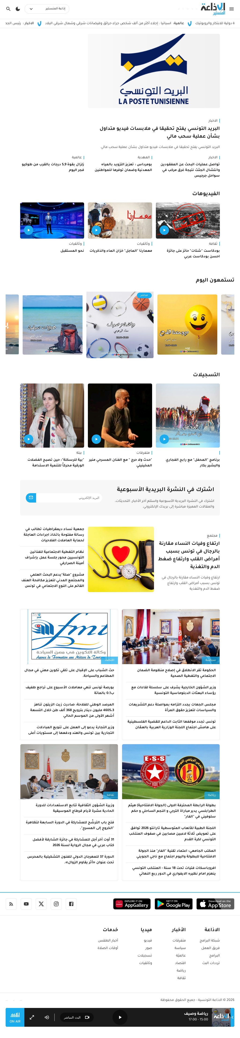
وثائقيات (143, 244)
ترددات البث (211, 963)
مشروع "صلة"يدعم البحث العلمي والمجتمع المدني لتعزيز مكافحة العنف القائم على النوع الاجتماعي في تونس (52, 580)
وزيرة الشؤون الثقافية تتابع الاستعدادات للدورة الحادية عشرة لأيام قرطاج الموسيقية (75, 808)
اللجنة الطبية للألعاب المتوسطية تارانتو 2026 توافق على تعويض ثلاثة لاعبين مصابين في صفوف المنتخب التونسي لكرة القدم (172, 834)
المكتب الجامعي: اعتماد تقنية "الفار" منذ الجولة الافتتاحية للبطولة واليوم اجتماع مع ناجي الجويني (176, 854)
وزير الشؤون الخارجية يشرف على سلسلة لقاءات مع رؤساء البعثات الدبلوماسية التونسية (173, 690)
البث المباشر (72, 1017)
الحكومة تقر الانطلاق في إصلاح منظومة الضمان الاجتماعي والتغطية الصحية (176, 673)
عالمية (77, 158)
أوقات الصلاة (108, 948)
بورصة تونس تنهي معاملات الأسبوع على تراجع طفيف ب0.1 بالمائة (70, 690)
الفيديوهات (206, 194)
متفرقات (143, 453)
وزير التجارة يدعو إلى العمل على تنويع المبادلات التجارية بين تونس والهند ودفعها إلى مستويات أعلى (71, 730)
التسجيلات (206, 375)
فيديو (148, 941)
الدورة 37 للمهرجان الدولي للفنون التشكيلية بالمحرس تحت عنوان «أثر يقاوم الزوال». (70, 860)
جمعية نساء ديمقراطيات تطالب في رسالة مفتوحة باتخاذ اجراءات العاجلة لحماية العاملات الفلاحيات (54, 535)
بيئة (79, 453)
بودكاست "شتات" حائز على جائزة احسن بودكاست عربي (193, 254)
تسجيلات (145, 956)
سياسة (211, 660)
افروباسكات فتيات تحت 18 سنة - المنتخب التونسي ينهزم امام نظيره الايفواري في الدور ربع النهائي (174, 871)
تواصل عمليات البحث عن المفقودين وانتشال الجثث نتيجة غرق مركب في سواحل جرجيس (190, 170)
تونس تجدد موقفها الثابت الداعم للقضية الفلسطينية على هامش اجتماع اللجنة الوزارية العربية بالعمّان (172, 725)
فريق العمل (210, 948)
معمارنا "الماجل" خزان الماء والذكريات (121, 251)
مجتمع (212, 536)
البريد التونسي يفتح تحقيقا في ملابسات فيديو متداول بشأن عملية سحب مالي (160, 133)
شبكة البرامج (210, 941)
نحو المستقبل (72, 251)
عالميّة (181, 956)
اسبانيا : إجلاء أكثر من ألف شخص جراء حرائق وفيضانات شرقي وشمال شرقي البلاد (141, 24)
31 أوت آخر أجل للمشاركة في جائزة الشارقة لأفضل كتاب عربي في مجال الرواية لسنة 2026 (73, 843)
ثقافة (213, 244)
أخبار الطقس (108, 941)
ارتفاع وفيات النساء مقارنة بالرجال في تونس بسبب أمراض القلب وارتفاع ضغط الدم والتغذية (189, 556)
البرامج (214, 956)
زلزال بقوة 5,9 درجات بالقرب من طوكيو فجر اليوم (53, 167)
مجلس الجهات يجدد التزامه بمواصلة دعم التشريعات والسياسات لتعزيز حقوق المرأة (172, 708)
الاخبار (213, 121)
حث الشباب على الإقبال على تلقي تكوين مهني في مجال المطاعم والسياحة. (69, 673)
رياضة (212, 795)
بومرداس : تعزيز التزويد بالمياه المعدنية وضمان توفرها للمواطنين (123, 167)
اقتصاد (109, 660)
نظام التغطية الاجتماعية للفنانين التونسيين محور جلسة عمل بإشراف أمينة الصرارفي (54, 557)
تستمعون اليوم (215, 281)
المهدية (144, 158)
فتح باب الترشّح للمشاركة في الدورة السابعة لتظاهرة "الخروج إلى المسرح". (70, 825)
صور (149, 948)
